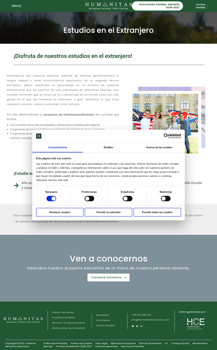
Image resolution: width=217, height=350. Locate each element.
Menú (16, 6)
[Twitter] (137, 326)
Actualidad (102, 315)
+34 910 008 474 (141, 315)
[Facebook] (133, 326)
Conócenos (103, 320)
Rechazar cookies (59, 212)
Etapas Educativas (63, 312)
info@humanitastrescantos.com (150, 320)
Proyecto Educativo (63, 317)
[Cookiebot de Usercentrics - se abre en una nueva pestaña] (166, 136)
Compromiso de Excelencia (68, 328)
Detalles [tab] (108, 147)
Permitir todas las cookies (157, 212)
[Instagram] (141, 326)
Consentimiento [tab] (57, 147)
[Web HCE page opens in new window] (196, 330)
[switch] (89, 198)
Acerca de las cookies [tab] (159, 147)
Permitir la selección (108, 212)
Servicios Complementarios (68, 322)
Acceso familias (105, 325)
